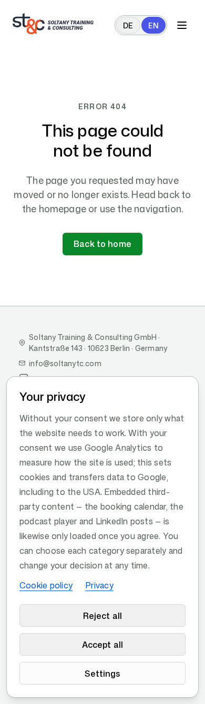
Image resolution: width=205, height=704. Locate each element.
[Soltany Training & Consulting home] (53, 23)
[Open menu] (181, 25)
